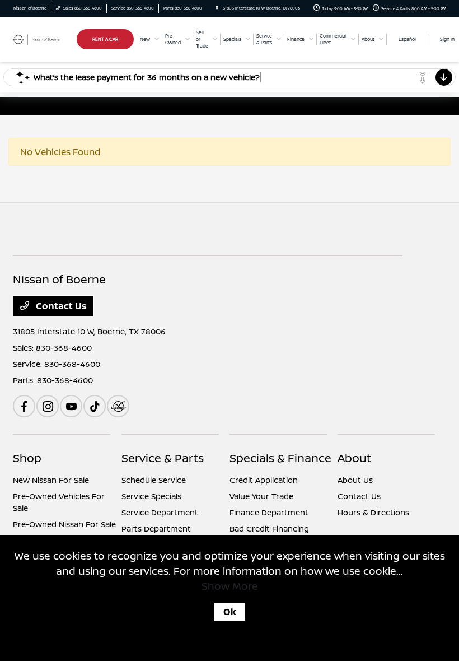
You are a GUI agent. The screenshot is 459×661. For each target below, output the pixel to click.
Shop (27, 458)
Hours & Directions (373, 512)
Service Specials (151, 496)
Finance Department (269, 512)
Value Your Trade (261, 496)
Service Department (159, 512)
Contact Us (60, 306)
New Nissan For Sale (51, 479)
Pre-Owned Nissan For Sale (64, 524)
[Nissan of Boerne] (43, 38)
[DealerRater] (118, 406)
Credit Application (264, 479)
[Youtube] (71, 406)
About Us (355, 479)
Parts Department (156, 528)
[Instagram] (47, 406)
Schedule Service (153, 479)
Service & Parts (162, 458)
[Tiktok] (94, 406)
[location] (217, 8)
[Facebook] (24, 406)
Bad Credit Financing (269, 528)
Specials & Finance (280, 458)
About (354, 458)
